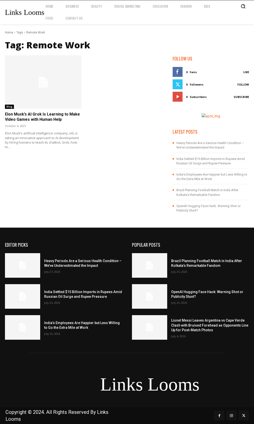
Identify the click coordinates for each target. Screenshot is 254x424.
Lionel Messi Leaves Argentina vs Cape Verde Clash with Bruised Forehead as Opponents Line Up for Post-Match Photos (209, 325)
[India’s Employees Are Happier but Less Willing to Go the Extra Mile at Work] (22, 327)
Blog (9, 106)
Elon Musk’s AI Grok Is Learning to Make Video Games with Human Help (42, 117)
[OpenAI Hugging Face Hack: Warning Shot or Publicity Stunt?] (149, 296)
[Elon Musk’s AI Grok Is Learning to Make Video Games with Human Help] (43, 82)
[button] (243, 6)
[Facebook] (219, 415)
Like (246, 72)
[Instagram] (231, 415)
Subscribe (241, 97)
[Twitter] (244, 415)
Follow (243, 84)
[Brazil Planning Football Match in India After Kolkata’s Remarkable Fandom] (149, 265)
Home (9, 32)
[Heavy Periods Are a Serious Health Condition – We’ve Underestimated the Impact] (22, 265)
